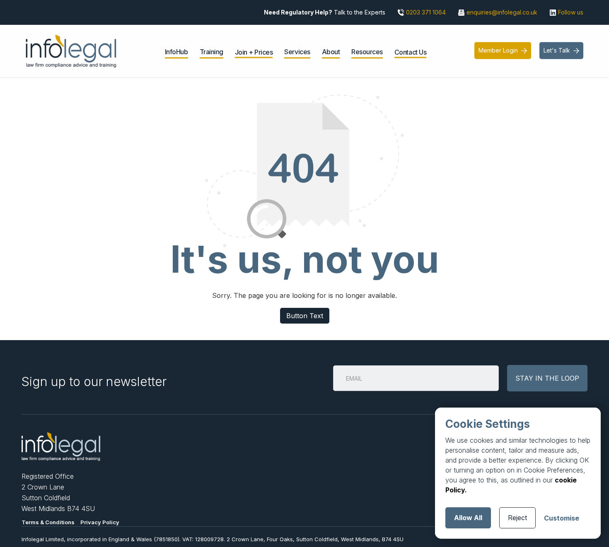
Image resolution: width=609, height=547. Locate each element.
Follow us (570, 12)
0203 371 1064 (426, 12)
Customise (561, 518)
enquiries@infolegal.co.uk (501, 12)
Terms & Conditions (48, 522)
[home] (71, 51)
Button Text (304, 316)
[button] (176, 53)
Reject (517, 517)
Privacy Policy (99, 522)
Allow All (468, 517)
